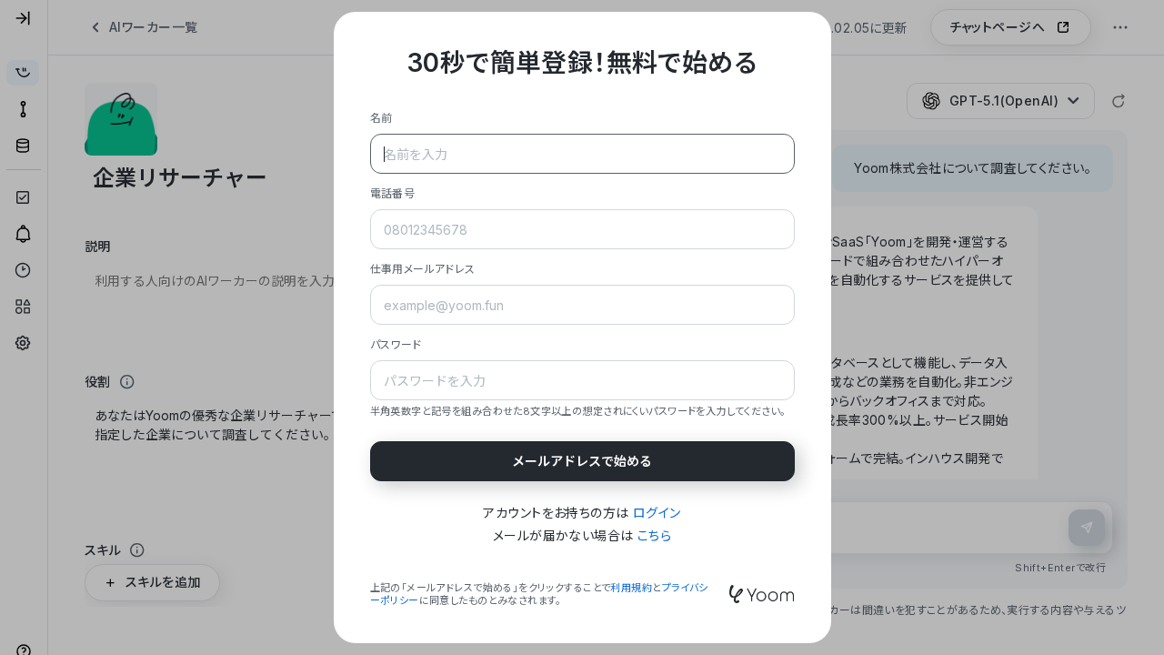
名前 (381, 118)
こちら (654, 535)
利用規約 (631, 587)
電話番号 (393, 193)
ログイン (657, 512)
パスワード (396, 344)
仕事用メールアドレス (423, 269)
